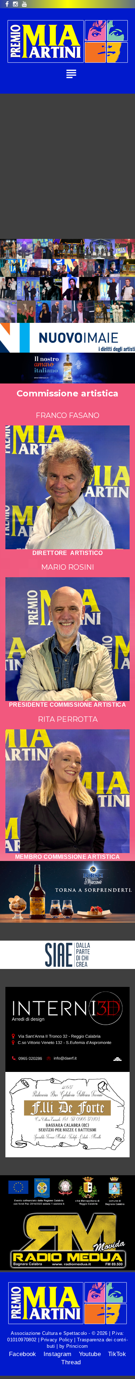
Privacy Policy (57, 1339)
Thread (71, 1362)
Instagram (58, 1354)
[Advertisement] (67, 164)
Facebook (22, 1354)
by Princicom (73, 1346)
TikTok (117, 1354)
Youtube (90, 1354)
